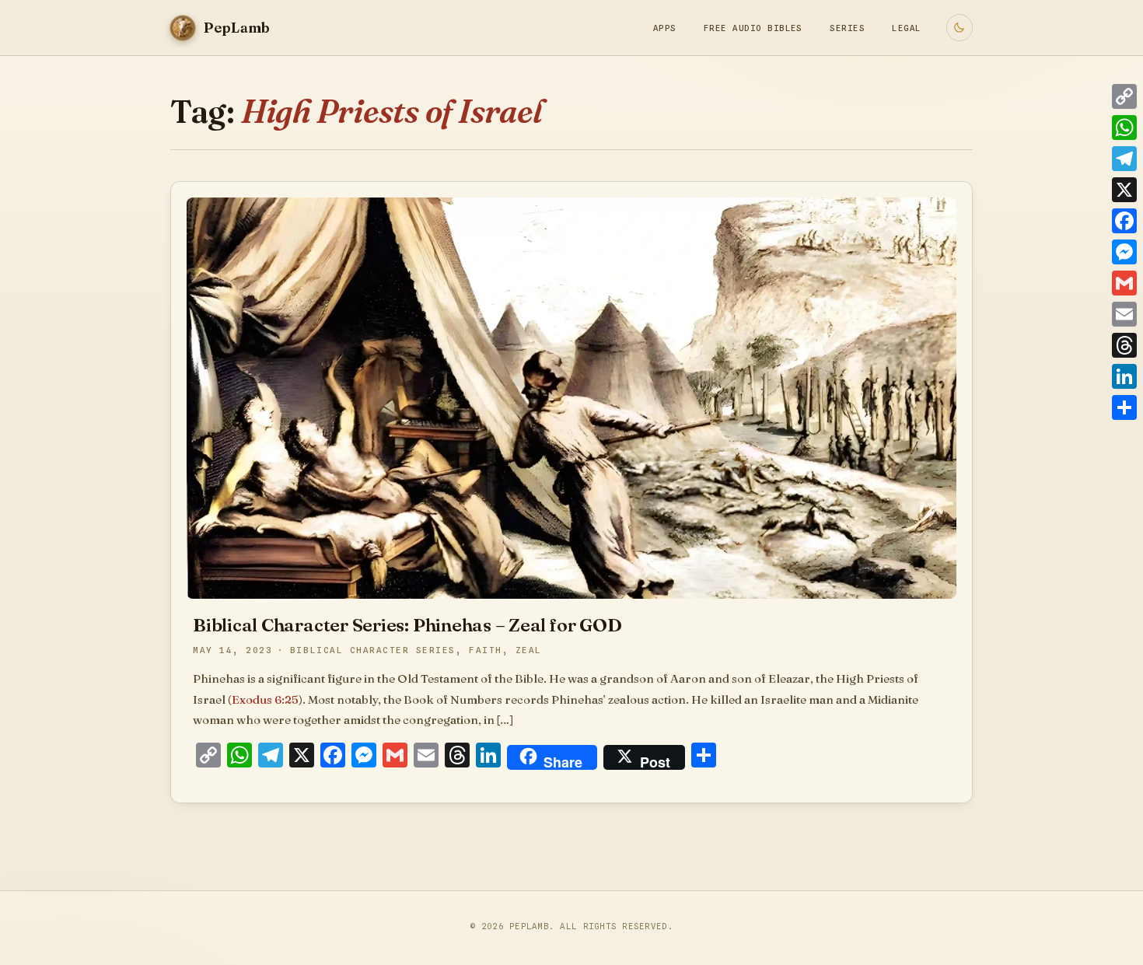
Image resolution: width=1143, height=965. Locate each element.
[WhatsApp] (1124, 127)
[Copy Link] (1124, 96)
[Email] (1124, 314)
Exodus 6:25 (265, 699)
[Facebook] (1124, 220)
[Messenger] (1124, 251)
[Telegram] (1124, 158)
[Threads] (1124, 345)
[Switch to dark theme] (959, 27)
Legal (906, 28)
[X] (1124, 189)
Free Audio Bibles (753, 28)
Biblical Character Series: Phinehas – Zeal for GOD (407, 625)
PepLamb (529, 926)
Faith (485, 650)
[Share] (1124, 407)
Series (847, 28)
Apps (664, 28)
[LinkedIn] (1124, 376)
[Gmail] (1124, 283)
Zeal (529, 650)
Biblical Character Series (373, 650)
